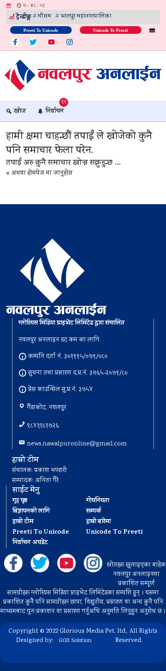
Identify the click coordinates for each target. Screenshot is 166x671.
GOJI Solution (75, 641)
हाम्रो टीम (22, 522)
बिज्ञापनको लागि (31, 511)
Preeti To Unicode (40, 29)
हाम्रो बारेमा (98, 522)
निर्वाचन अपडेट (30, 543)
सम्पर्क (93, 511)
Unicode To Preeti (110, 29)
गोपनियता (97, 501)
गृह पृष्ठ (19, 501)
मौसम (44, 16)
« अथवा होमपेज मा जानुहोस (39, 173)
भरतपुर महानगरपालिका (86, 16)
